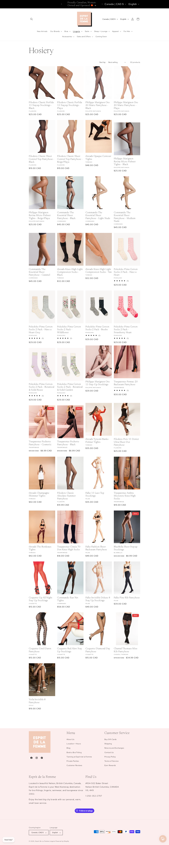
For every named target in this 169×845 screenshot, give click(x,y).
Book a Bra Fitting (74, 752)
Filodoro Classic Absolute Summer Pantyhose (66, 496)
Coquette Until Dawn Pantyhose (40, 650)
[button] (31, 19)
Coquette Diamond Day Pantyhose (97, 650)
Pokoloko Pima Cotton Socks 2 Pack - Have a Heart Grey (41, 330)
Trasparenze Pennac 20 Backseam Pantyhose (126, 383)
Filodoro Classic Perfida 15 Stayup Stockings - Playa (69, 105)
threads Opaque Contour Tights (98, 157)
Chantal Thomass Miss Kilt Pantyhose (125, 650)
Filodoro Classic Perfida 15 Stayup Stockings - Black (41, 105)
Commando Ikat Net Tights (67, 599)
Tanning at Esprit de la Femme (79, 757)
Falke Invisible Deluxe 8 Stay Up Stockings (97, 599)
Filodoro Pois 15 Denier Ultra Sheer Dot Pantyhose (126, 442)
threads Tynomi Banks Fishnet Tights (97, 440)
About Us (70, 739)
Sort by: (102, 62)
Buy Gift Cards (110, 739)
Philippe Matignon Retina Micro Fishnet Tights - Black (125, 162)
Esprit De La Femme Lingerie (45, 841)
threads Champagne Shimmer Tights (39, 494)
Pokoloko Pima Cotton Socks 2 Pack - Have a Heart (126, 272)
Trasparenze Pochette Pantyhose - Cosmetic (40, 443)
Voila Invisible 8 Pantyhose (37, 701)
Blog (68, 748)
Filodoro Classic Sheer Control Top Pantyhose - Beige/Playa (70, 159)
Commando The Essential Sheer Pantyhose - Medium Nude (124, 216)
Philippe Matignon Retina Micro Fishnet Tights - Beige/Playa (40, 215)
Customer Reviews (74, 765)
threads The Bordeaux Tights (40, 548)
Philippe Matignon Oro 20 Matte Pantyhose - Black (97, 105)
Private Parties (73, 761)
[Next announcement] (102, 4)
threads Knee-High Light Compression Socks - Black (70, 272)
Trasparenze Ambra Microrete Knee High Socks (125, 496)
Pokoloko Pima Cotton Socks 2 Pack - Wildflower (69, 330)
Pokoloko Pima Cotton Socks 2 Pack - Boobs (97, 328)
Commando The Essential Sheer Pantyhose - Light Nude (97, 215)
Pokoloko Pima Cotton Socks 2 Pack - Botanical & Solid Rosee (41, 387)
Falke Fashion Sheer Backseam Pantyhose (96, 548)
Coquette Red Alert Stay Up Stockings (69, 650)
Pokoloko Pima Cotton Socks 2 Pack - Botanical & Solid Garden (70, 387)
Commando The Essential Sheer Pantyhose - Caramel (39, 272)
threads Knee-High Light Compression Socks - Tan (98, 270)
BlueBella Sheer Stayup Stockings (125, 548)
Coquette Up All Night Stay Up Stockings (40, 599)
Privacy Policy (110, 757)
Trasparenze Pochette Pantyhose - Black (68, 443)
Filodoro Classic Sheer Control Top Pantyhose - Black (41, 159)
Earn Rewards (110, 765)
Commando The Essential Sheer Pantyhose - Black (66, 215)
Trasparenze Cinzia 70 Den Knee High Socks (68, 548)
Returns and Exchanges (114, 748)
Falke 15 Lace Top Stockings (94, 494)
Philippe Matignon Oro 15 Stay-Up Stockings (97, 383)
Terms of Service (111, 761)
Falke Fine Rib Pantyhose (127, 598)
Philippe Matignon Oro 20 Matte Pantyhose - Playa (126, 105)
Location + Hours (74, 744)
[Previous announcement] (61, 4)
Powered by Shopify (62, 841)
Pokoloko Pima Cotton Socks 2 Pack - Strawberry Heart (126, 330)
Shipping (108, 744)
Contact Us (109, 752)
